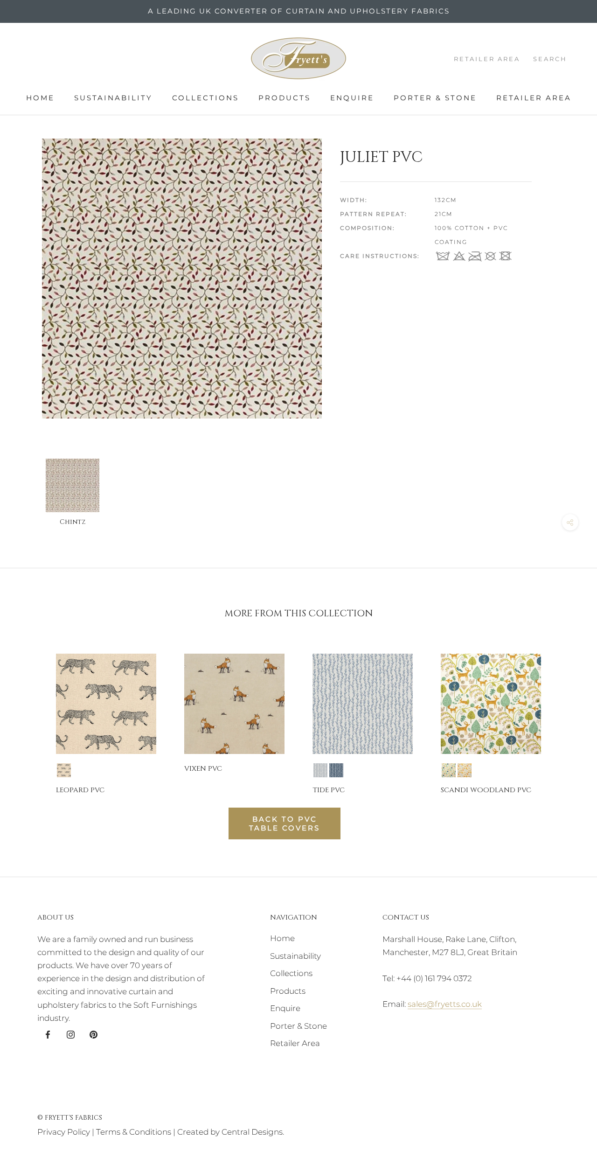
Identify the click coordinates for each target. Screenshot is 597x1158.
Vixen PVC (203, 769)
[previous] (29, 715)
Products (284, 97)
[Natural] (64, 770)
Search (550, 59)
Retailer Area (533, 97)
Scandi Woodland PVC (486, 790)
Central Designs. (253, 1132)
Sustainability (113, 97)
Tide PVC (328, 790)
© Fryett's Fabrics (69, 1117)
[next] (567, 715)
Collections (205, 97)
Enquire (352, 97)
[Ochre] (465, 770)
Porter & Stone (435, 97)
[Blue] (320, 770)
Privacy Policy (63, 1132)
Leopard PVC (80, 790)
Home (40, 97)
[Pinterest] (93, 1033)
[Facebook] (48, 1033)
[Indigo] (336, 770)
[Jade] (449, 770)
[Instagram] (71, 1033)
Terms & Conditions (133, 1132)
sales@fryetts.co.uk (445, 1004)
